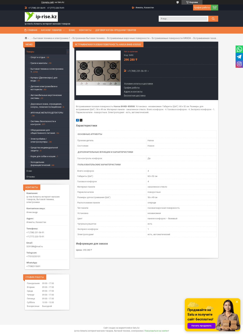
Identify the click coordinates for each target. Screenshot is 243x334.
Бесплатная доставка (134, 95)
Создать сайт (47, 2)
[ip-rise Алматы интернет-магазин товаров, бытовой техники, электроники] (41, 17)
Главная (32, 30)
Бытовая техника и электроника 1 (51, 38)
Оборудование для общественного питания (43, 131)
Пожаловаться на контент (156, 331)
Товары (30, 51)
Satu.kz (136, 328)
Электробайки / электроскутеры (39, 140)
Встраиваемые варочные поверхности (128, 38)
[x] (81, 121)
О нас (72, 30)
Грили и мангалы (39, 63)
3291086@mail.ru (34, 246)
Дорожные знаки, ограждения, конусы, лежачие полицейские (46, 105)
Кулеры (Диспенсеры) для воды (44, 79)
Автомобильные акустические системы (46, 96)
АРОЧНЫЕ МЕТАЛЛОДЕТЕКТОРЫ (47, 112)
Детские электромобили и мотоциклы (44, 88)
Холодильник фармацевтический (40, 163)
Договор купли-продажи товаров (115, 30)
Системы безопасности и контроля (43, 122)
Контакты (85, 30)
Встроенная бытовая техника (89, 38)
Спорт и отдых (38, 57)
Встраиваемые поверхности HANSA (171, 38)
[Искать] (213, 19)
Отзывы (30, 176)
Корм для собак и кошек (43, 156)
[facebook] (77, 121)
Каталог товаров (51, 30)
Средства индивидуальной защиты (44, 149)
